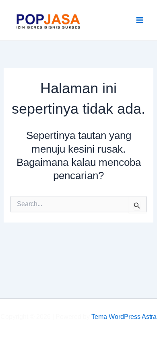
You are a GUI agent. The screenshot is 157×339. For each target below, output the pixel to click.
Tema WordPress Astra (124, 316)
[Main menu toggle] (140, 20)
